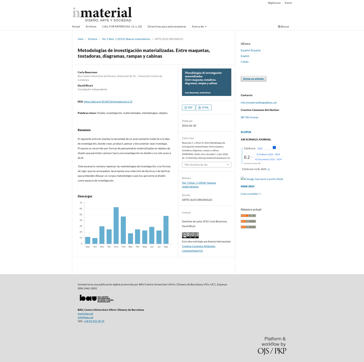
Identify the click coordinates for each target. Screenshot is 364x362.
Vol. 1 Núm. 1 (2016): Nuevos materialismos (126, 38)
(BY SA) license (249, 117)
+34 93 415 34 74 (94, 321)
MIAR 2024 (247, 186)
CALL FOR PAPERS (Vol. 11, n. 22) (122, 26)
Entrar (288, 2)
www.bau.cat (85, 313)
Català (244, 61)
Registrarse (274, 2)
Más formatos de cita (196, 164)
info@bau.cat (85, 317)
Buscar (285, 26)
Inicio (80, 38)
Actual (76, 26)
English (245, 56)
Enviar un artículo (253, 78)
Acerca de (198, 26)
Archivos (91, 26)
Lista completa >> (251, 193)
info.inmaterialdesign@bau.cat (259, 102)
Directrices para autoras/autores (167, 26)
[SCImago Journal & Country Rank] (262, 179)
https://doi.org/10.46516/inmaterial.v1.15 (108, 101)
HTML (205, 107)
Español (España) (250, 50)
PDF (190, 107)
